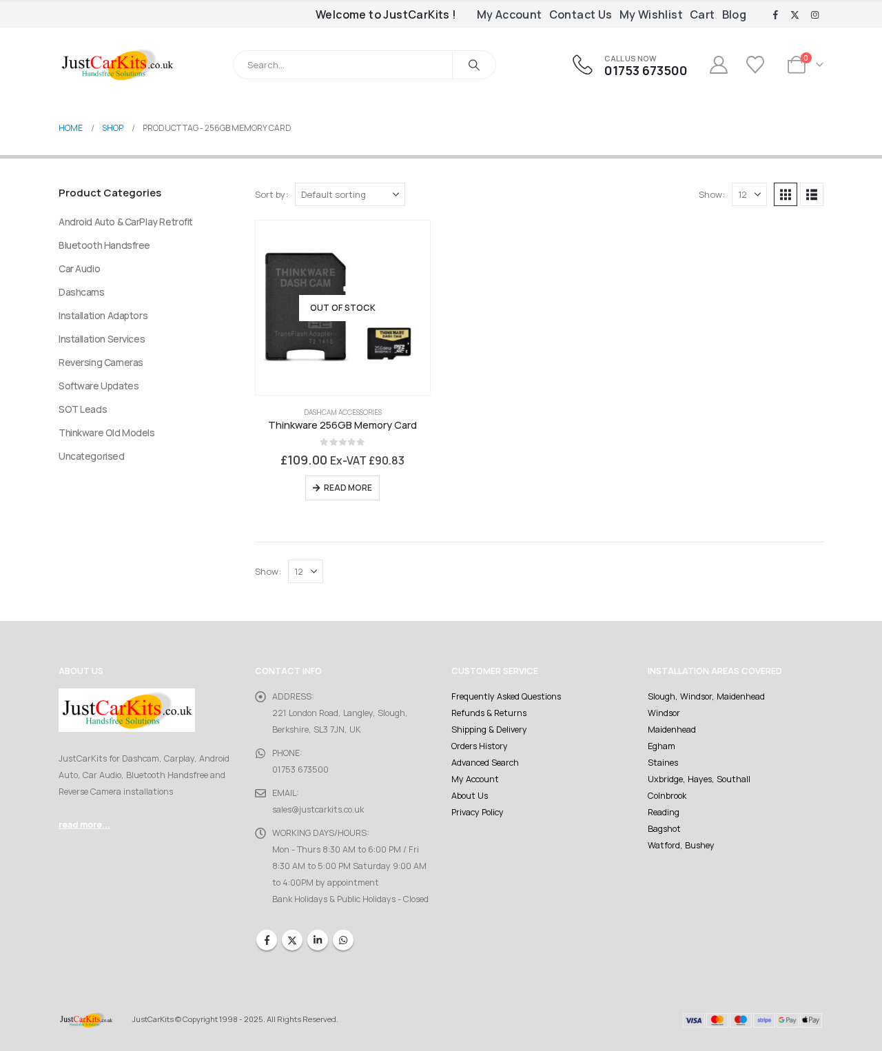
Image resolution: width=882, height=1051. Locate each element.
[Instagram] (814, 15)
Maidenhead (672, 729)
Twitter (292, 940)
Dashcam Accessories (343, 412)
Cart (702, 14)
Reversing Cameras (101, 362)
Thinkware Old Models (107, 432)
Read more (348, 487)
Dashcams (82, 291)
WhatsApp (343, 940)
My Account (509, 14)
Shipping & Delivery (489, 729)
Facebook (266, 940)
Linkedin (317, 940)
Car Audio (79, 268)
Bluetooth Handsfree (104, 245)
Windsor (664, 713)
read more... (84, 824)
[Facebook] (775, 15)
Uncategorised (92, 455)
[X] (795, 15)
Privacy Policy (477, 812)
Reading (663, 812)
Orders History (479, 746)
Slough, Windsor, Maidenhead (706, 696)
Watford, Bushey (681, 845)
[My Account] (718, 65)
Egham (661, 746)
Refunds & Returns (488, 713)
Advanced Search (485, 762)
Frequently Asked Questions (506, 696)
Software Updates (99, 385)
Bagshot (664, 829)
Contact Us (581, 14)
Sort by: (271, 194)
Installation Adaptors (103, 315)
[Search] (474, 65)
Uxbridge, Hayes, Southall (699, 779)
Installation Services (102, 338)
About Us (469, 796)
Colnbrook (667, 796)
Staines (663, 762)
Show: (712, 194)
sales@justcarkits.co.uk (318, 809)
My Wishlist (651, 14)
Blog (734, 14)
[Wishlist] (757, 65)
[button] (785, 194)
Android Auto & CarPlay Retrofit (126, 221)
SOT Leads (83, 409)
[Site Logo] (117, 64)
